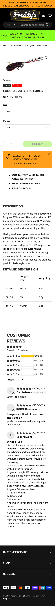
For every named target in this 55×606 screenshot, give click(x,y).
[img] (24, 388)
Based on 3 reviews (17, 350)
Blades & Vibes (17, 45)
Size (5, 104)
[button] (50, 15)
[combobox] (27, 25)
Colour (6, 121)
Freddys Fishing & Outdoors (22, 596)
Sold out (37, 144)
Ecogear (7, 80)
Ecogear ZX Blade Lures (37, 45)
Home (5, 45)
